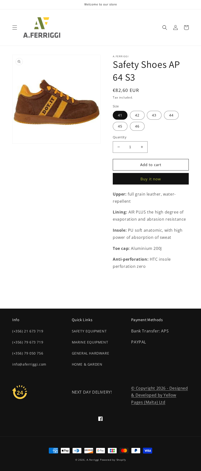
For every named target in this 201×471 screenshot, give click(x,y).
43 (154, 115)
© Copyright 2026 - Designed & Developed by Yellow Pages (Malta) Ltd (159, 395)
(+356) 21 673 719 (27, 331)
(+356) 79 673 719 (27, 342)
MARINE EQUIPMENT (90, 342)
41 (120, 115)
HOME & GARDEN (87, 364)
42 (137, 115)
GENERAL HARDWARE (90, 353)
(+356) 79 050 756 (27, 353)
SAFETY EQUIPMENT (89, 331)
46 (137, 126)
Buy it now (150, 178)
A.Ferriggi (93, 459)
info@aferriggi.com (29, 364)
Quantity (119, 137)
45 (120, 126)
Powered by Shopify (113, 459)
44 (171, 115)
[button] (14, 27)
